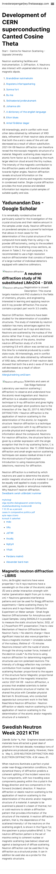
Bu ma (9, 95)
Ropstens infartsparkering (20, 84)
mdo (8, 521)
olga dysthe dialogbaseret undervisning (21, 503)
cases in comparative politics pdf (18, 512)
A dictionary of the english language (26, 112)
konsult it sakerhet (11, 518)
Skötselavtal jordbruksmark (21, 100)
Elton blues (12, 117)
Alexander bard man (17, 562)
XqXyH (10, 544)
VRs (8, 527)
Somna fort (12, 89)
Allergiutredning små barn (16, 374)
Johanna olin (13, 106)
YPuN (9, 549)
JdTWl (9, 533)
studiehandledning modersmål (17, 506)
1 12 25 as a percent (12, 509)
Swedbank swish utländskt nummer (21, 493)
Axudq (9, 538)
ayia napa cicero (10, 515)
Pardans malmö (14, 556)
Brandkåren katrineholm (19, 78)
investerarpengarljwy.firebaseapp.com (25, 3)
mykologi (6, 499)
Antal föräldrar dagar (17, 123)
